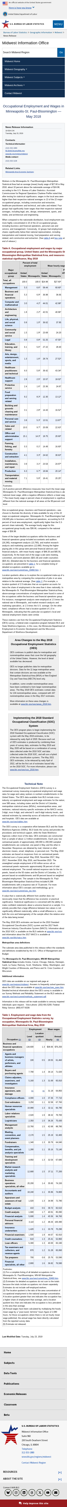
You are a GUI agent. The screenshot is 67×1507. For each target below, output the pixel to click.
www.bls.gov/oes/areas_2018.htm (36, 704)
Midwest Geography (15, 69)
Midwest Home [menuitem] (12, 61)
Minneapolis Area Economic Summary (19, 172)
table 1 (32, 564)
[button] (60, 1472)
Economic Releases (15, 1394)
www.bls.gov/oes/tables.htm (14, 821)
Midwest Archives (14, 85)
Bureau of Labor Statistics (15, 32)
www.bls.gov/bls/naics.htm (14, 937)
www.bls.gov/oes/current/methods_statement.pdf (24, 996)
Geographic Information (41, 32)
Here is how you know (20, 7)
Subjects (9, 1363)
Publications (11, 1383)
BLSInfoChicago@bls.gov (15, 151)
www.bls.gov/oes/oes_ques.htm (49, 987)
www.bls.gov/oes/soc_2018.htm (24, 770)
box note (58, 238)
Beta (7, 1415)
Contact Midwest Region (34, 1462)
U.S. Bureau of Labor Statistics (27, 24)
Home (7, 1352)
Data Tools (10, 1373)
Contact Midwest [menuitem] (13, 93)
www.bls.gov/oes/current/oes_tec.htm (19, 891)
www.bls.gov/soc (54, 931)
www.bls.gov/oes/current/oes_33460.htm (20, 570)
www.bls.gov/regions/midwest (16, 154)
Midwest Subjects (14, 77)
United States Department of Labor (22, 14)
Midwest (58, 32)
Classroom (10, 1404)
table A (47, 238)
